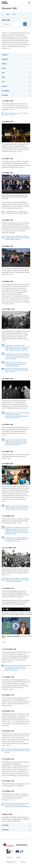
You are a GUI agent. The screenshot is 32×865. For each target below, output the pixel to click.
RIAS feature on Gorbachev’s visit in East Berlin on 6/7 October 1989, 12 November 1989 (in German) (16, 370)
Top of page (29, 837)
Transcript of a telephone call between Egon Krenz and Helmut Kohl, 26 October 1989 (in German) (17, 750)
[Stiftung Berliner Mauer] (20, 851)
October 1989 (7, 814)
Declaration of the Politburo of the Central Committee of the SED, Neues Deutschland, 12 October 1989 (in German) (17, 580)
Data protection (11, 862)
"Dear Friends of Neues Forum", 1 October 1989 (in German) (16, 113)
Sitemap (23, 862)
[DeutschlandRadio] (22, 845)
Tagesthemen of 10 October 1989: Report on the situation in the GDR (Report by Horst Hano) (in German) (17, 539)
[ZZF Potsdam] (10, 851)
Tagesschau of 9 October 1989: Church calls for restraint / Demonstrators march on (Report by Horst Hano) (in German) (17, 507)
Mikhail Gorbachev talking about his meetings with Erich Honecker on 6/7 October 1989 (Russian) (15, 364)
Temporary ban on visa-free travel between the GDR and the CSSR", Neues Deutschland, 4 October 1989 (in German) (17, 238)
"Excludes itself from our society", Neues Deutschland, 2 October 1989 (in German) (16, 212)
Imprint (18, 857)
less (4, 642)
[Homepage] (5, 3)
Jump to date (6, 20)
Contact (9, 857)
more (8, 48)
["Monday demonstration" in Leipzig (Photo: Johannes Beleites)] (16, 142)
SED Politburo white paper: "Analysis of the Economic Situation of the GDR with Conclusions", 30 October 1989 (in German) (17, 805)
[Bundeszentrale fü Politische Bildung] (9, 845)
